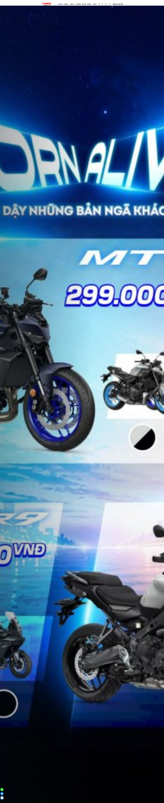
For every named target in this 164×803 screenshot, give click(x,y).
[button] (41, 800)
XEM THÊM (45, 405)
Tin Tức (94, 4)
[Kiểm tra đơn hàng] (109, 4)
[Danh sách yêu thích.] (102, 4)
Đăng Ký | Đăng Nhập (118, 4)
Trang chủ (60, 4)
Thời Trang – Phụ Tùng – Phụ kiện (83, 4)
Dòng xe (66, 4)
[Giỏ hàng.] (106, 4)
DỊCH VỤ (72, 4)
